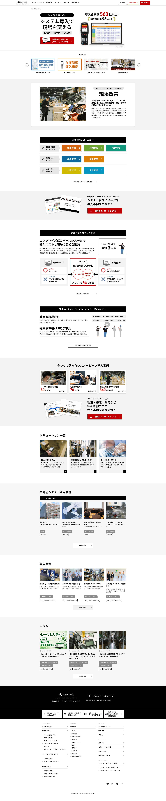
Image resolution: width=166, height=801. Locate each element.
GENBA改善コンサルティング (49, 662)
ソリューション (37, 3)
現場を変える (46, 766)
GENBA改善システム (46, 596)
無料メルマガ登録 (104, 755)
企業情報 (75, 3)
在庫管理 (71, 148)
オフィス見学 (102, 751)
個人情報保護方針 (77, 756)
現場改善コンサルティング (51, 774)
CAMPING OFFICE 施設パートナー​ (109, 767)
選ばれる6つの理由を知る (83, 345)
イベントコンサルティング (51, 743)
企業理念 (74, 734)
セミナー (58, 3)
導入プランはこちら (83, 294)
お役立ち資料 (132, 3)
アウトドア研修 (48, 738)
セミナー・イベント (104, 747)
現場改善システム (49, 771)
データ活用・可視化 (49, 776)
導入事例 (49, 3)
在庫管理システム (72, 600)
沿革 (73, 745)
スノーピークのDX (104, 726)
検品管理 (71, 159)
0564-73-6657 (101, 696)
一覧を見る (83, 545)
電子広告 (74, 753)
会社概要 (74, 739)
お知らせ (101, 743)
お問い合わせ (145, 3)
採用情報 (122, 3)
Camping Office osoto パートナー (110, 770)
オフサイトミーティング (50, 741)
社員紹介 (74, 748)
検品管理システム (50, 600)
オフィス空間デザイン (50, 735)
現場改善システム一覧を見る (83, 182)
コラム (65, 3)
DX (41, 600)
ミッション (75, 731)
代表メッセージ (76, 736)
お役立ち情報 (48, 669)
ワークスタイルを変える (50, 754)
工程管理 (71, 170)
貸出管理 (93, 170)
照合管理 (93, 159)
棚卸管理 (93, 148)
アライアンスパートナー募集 (107, 763)
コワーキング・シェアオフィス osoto (54, 749)
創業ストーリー (76, 742)
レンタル (46, 746)
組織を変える (46, 731)
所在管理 (116, 148)
